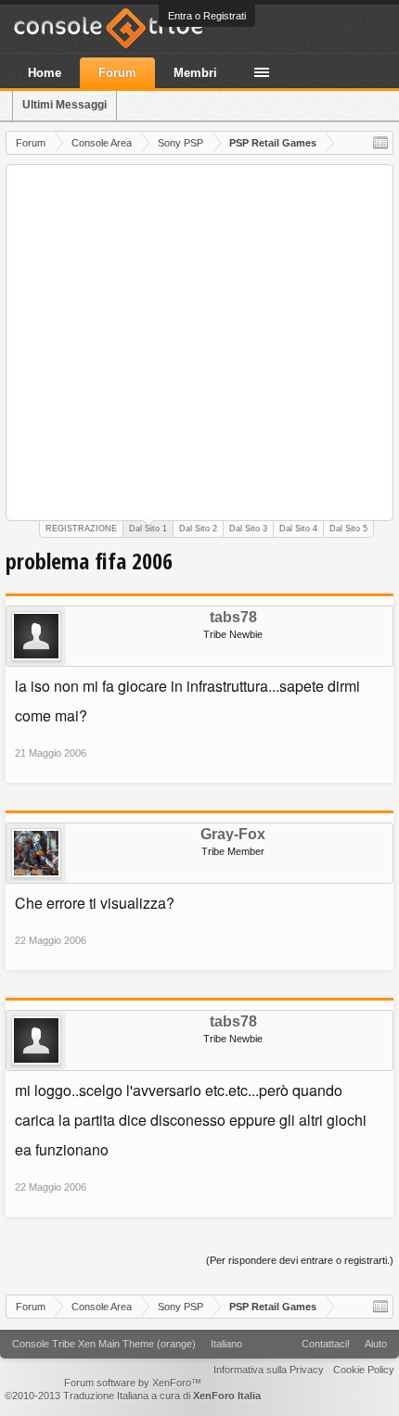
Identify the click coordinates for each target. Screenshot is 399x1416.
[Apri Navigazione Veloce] (380, 142)
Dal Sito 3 (248, 528)
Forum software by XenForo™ (132, 1382)
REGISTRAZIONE (81, 528)
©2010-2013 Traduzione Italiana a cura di (133, 1395)
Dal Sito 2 (198, 528)
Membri (195, 73)
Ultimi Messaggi (64, 104)
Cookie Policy (363, 1369)
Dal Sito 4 (298, 528)
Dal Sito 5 (348, 528)
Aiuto (376, 1343)
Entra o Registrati (207, 15)
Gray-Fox (232, 834)
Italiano (226, 1343)
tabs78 (233, 617)
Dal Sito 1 (148, 528)
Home (44, 73)
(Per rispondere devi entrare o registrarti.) (299, 1260)
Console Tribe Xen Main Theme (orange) (104, 1343)
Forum (117, 73)
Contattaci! (326, 1343)
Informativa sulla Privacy (268, 1369)
